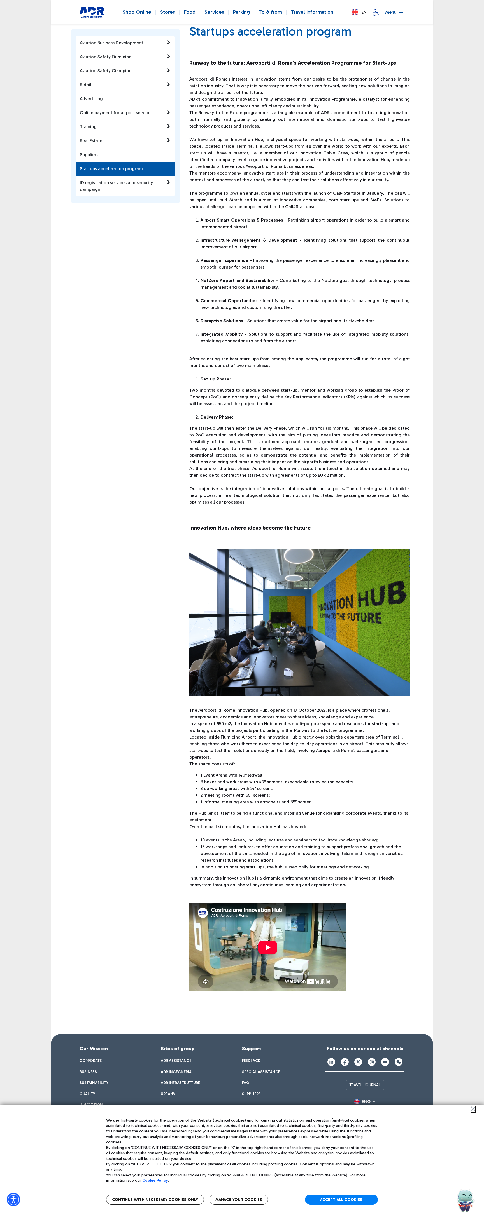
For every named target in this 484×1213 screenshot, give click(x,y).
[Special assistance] (376, 12)
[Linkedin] (331, 1062)
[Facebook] (345, 1062)
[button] (359, 12)
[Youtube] (385, 1062)
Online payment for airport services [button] (116, 112)
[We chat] (398, 1062)
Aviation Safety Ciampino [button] (106, 70)
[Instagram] (372, 1062)
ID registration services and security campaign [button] (116, 186)
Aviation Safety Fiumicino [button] (106, 56)
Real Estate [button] (91, 140)
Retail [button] (85, 84)
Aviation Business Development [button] (111, 42)
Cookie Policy (155, 1180)
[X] (358, 1062)
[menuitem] (91, 1061)
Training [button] (88, 126)
